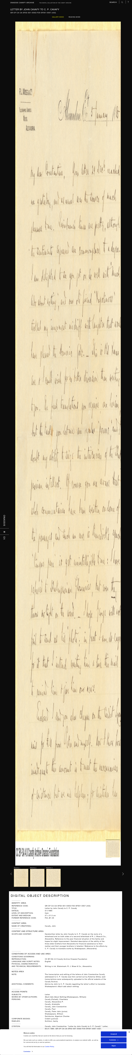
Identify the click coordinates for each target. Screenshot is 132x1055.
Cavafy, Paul (50, 1008)
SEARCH (113, 2)
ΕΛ (4, 538)
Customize (27, 1051)
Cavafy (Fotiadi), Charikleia (56, 999)
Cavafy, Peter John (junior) (56, 1011)
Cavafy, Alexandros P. (54, 1001)
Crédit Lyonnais (51, 1018)
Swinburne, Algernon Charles (57, 1016)
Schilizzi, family (51, 1020)
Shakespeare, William (54, 1013)
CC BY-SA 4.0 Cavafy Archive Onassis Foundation (66, 958)
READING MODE (74, 16)
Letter (47, 994)
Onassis (4, 520)
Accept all (114, 1034)
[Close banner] (129, 1032)
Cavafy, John (50, 925)
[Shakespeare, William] (65, 996)
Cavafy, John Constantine (56, 1006)
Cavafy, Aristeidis (52, 1003)
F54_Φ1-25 (49, 917)
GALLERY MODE (58, 16)
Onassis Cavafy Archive (22, 2)
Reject (114, 1045)
